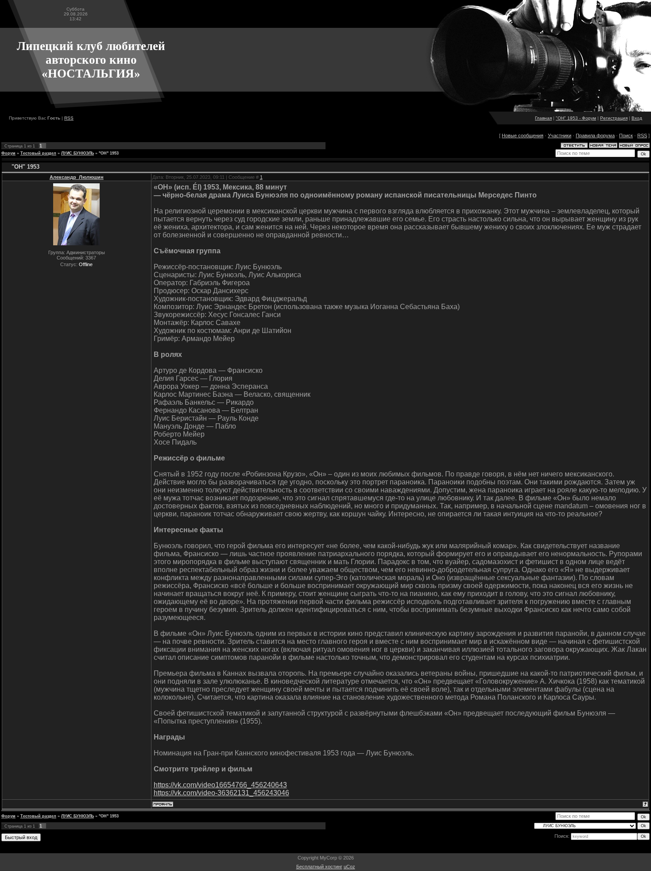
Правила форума (595, 135)
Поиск (626, 135)
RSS (69, 118)
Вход (637, 118)
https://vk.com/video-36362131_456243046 (221, 793)
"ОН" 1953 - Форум (576, 118)
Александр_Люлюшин (77, 177)
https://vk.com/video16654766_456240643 (220, 785)
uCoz (349, 866)
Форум (8, 153)
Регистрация (614, 118)
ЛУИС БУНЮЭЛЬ (77, 153)
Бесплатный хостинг (319, 866)
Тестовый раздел (38, 153)
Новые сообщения (522, 135)
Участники (559, 135)
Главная (543, 118)
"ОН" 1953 (109, 153)
